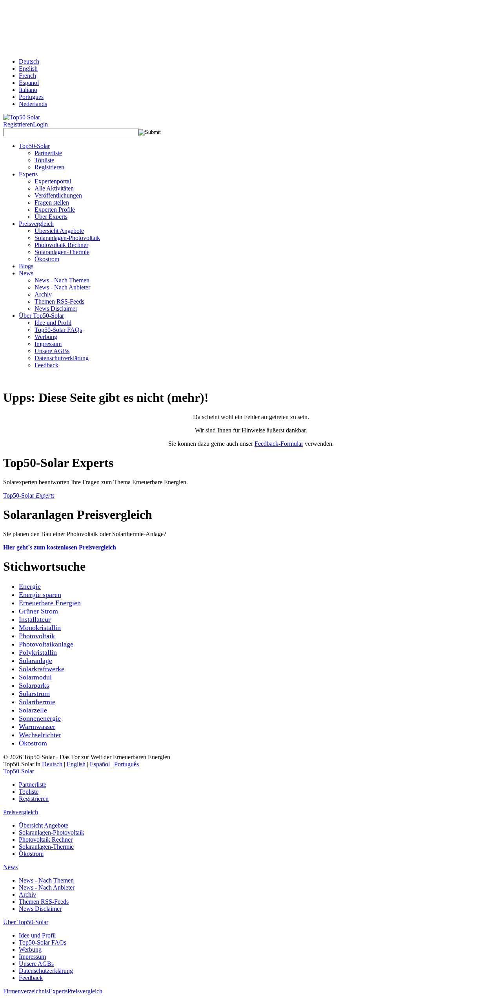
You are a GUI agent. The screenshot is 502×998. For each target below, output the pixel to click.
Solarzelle (33, 710)
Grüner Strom (38, 611)
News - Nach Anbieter (62, 287)
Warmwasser (37, 727)
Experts (58, 991)
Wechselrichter (40, 735)
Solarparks (34, 685)
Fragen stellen (52, 202)
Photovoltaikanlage (46, 644)
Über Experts (51, 216)
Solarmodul (35, 677)
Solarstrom (34, 694)
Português (126, 764)
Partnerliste (48, 153)
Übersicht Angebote (59, 230)
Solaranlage (35, 661)
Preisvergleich (20, 812)
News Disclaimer (56, 308)
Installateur (35, 619)
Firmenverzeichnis (26, 991)
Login (40, 124)
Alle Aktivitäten (54, 188)
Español (100, 764)
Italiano (28, 89)
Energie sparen (40, 595)
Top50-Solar (29, 495)
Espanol (29, 82)
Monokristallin (40, 628)
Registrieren (18, 124)
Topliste (44, 160)
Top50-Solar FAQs (58, 329)
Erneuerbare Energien (50, 603)
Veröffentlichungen (58, 195)
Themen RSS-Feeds (59, 301)
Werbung (46, 336)
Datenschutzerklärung (62, 358)
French (27, 75)
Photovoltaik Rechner (61, 245)
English (28, 68)
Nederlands (33, 104)
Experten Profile (55, 209)
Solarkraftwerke (41, 669)
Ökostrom (47, 259)
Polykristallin (38, 652)
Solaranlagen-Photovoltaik (67, 237)
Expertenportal (53, 181)
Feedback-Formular (279, 443)
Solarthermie (37, 702)
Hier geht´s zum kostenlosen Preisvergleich (59, 547)
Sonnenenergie (40, 718)
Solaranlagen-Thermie (62, 252)
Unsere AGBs (52, 351)
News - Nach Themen (62, 280)
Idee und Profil (53, 322)
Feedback (46, 365)
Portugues (31, 96)
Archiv (43, 294)
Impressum (48, 344)
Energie (30, 586)
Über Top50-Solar (25, 922)
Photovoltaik (37, 636)
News (10, 867)
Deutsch (29, 61)
